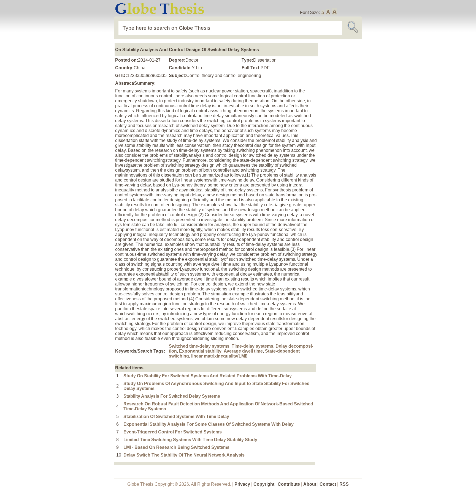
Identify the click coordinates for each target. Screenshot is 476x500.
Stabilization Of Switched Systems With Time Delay (176, 416)
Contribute (289, 484)
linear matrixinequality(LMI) (219, 356)
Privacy (242, 484)
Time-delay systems (252, 346)
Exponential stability (200, 351)
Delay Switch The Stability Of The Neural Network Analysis (184, 455)
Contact (328, 484)
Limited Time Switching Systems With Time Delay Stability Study (190, 439)
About (309, 484)
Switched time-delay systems (199, 346)
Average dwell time (243, 351)
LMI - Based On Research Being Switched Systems (176, 447)
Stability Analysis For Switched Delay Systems (171, 396)
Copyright (263, 484)
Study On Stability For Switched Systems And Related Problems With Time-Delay (207, 375)
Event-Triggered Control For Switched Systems (172, 432)
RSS (344, 484)
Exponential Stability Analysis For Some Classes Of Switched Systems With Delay (208, 424)
